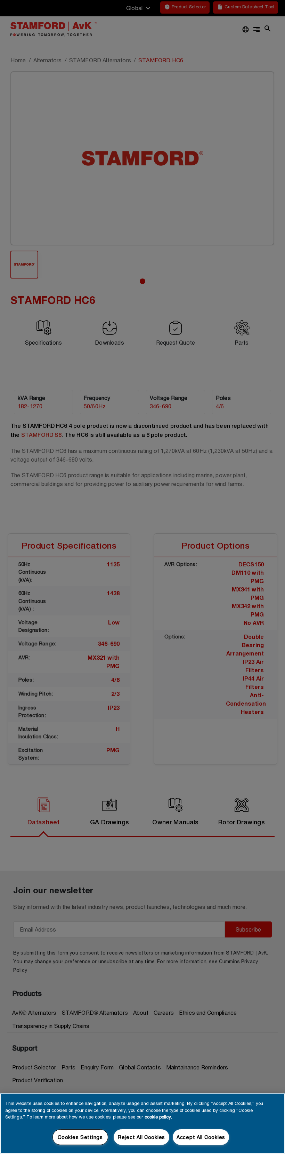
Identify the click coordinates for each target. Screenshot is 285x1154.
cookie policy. (158, 1117)
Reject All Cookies (141, 1137)
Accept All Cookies (201, 1137)
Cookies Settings (80, 1137)
